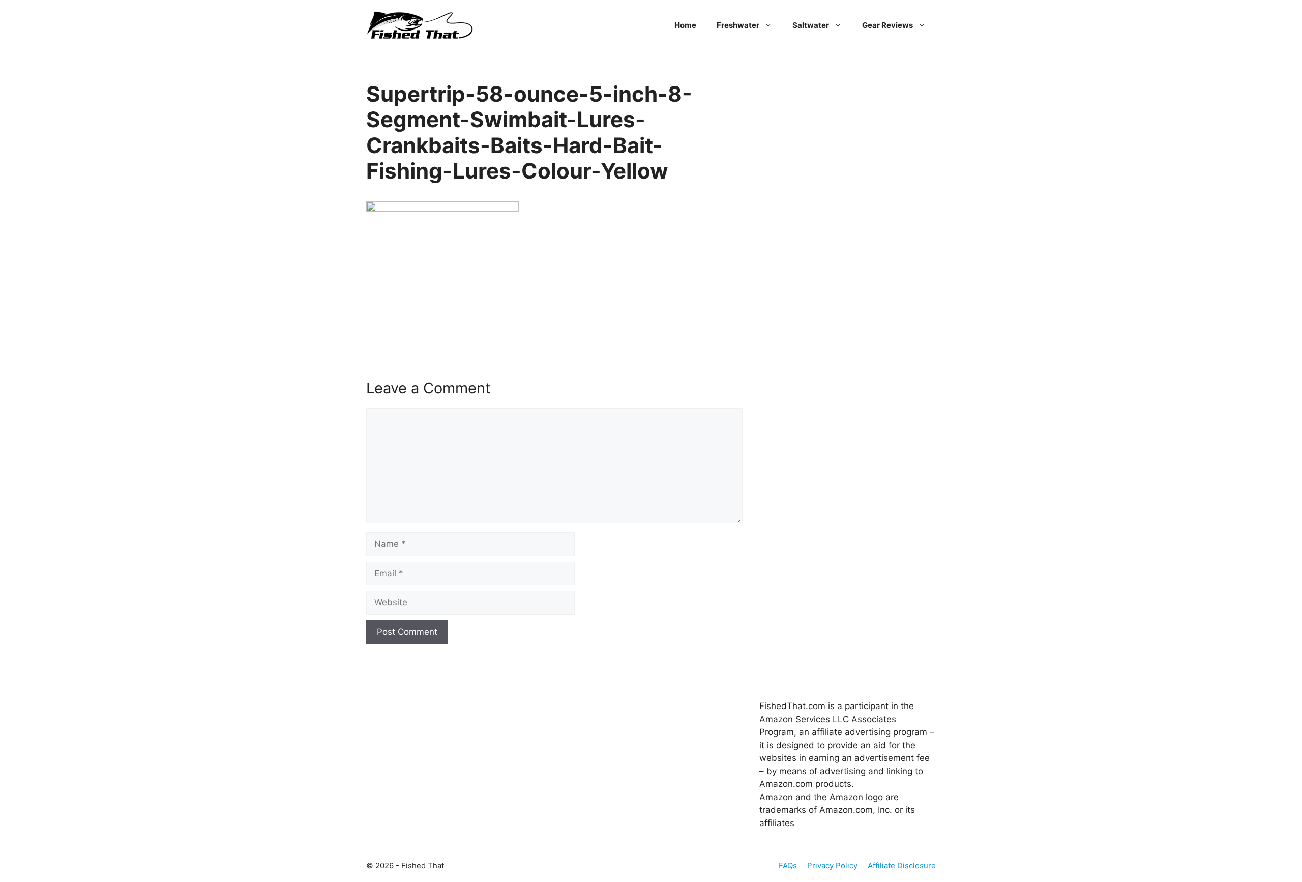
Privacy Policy (832, 865)
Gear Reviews (887, 25)
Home (685, 25)
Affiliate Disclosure (902, 865)
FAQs (788, 865)
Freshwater (738, 25)
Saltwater (810, 25)
